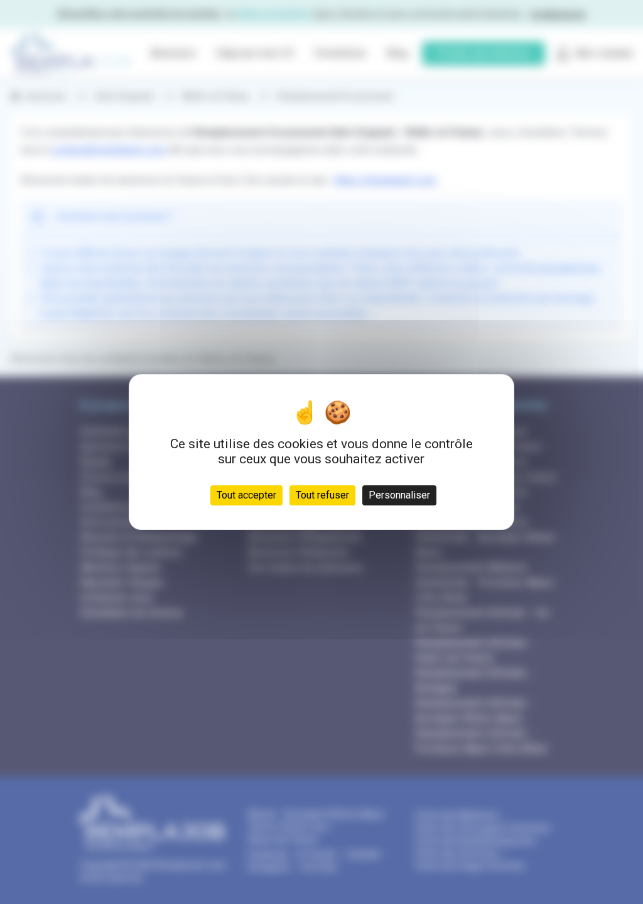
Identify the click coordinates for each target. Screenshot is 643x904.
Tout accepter (246, 495)
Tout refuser (322, 495)
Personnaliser (399, 495)
